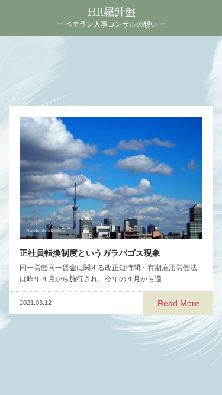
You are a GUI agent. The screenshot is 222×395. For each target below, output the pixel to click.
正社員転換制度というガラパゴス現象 (90, 253)
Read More (178, 303)
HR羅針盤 (111, 11)
